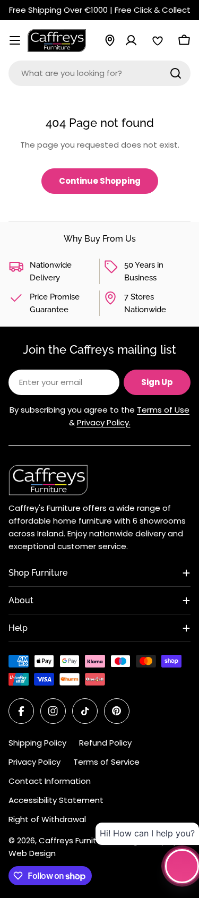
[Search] (175, 73)
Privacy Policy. (104, 422)
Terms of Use (163, 409)
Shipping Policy (37, 742)
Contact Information (49, 780)
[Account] (131, 40)
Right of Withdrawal (47, 819)
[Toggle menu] (14, 40)
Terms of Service (106, 761)
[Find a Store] (109, 40)
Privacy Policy (34, 761)
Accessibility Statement (55, 800)
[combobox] (99, 73)
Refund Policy (105, 742)
